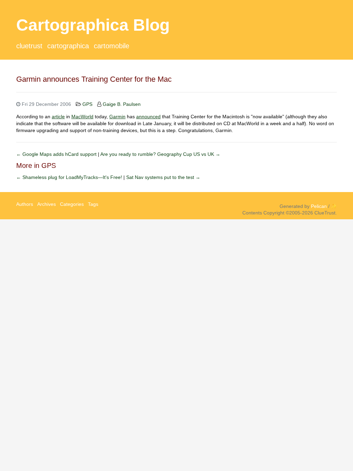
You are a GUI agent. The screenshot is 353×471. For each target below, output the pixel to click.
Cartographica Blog (93, 25)
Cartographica (68, 46)
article (58, 116)
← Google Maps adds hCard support (57, 154)
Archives (46, 204)
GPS (87, 104)
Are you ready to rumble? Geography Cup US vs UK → (160, 154)
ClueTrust (29, 46)
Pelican (319, 206)
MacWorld (82, 116)
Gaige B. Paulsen (122, 104)
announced (148, 116)
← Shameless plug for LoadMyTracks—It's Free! (69, 177)
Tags (93, 204)
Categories (72, 204)
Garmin (117, 116)
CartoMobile (111, 46)
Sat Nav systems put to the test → (163, 177)
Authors (24, 204)
